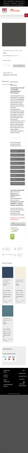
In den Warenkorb (18, 65)
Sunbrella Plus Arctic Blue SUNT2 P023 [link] (6, 281)
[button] (2, 450)
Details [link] (11, 300)
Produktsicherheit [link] (5, 84)
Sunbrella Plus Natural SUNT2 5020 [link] (19, 282)
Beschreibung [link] (5, 81)
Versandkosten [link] (16, 55)
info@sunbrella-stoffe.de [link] (20, 1)
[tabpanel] (17, 145)
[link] (26, 15)
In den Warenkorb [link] (6, 301)
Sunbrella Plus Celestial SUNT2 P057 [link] (7, 320)
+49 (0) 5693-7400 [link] (10, 1)
